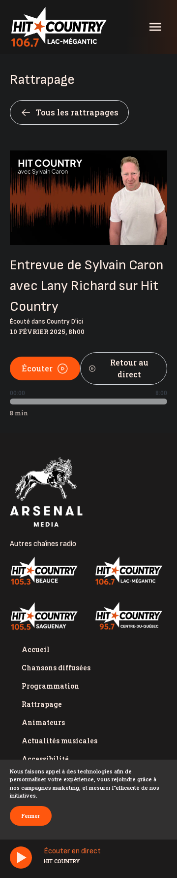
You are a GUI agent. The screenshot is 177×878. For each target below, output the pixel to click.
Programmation (50, 686)
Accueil (36, 649)
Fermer (31, 815)
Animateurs (43, 722)
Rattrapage (42, 704)
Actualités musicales (59, 740)
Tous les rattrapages (77, 112)
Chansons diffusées (56, 667)
